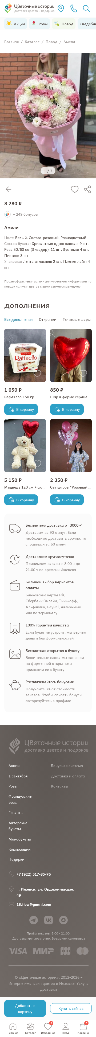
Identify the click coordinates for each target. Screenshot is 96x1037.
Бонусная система (67, 765)
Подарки (16, 859)
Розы (13, 786)
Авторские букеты (18, 825)
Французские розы (20, 799)
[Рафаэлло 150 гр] (25, 355)
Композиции (19, 849)
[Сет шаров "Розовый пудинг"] (71, 445)
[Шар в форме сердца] (71, 355)
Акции (14, 765)
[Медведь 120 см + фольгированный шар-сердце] (25, 445)
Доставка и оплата (68, 776)
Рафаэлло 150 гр (19, 397)
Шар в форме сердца (68, 397)
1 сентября (18, 776)
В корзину (25, 409)
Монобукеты (20, 839)
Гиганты (16, 812)
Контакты (59, 786)
